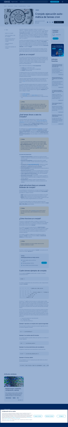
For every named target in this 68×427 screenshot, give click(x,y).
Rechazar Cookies (49, 416)
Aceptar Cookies (9, 419)
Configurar (13, 417)
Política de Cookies (7, 418)
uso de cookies (29, 417)
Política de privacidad (17, 418)
